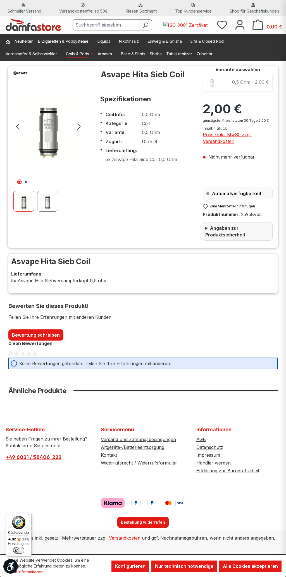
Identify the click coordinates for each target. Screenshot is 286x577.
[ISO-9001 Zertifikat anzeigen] (185, 24)
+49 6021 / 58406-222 (33, 457)
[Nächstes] (79, 126)
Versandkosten (124, 538)
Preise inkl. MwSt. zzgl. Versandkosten (227, 138)
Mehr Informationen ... (27, 571)
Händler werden (213, 463)
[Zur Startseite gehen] (33, 24)
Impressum (208, 455)
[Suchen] (145, 24)
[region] (48, 139)
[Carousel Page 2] (49, 201)
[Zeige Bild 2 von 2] (26, 182)
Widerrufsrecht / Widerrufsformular (139, 463)
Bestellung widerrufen (143, 522)
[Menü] (28, 516)
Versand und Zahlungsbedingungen (138, 439)
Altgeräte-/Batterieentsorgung (132, 447)
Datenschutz (209, 447)
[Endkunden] (10, 42)
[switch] (18, 550)
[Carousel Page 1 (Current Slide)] (25, 201)
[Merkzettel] (222, 24)
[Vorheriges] (17, 126)
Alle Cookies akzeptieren (250, 566)
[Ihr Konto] (240, 24)
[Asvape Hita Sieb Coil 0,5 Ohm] (48, 126)
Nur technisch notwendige (184, 566)
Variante (237, 69)
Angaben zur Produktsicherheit (225, 231)
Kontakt (109, 455)
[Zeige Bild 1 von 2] (19, 182)
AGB (201, 439)
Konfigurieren (130, 566)
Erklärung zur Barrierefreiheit (227, 470)
